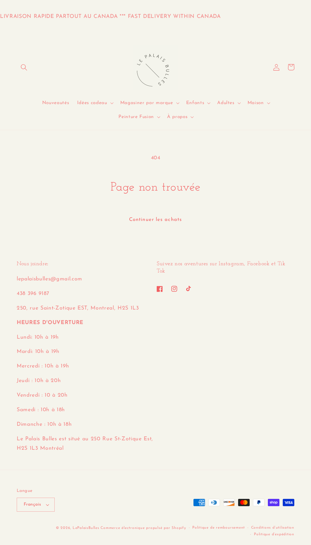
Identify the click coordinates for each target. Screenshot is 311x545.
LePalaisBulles (86, 528)
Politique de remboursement (218, 528)
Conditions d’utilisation (272, 528)
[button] (24, 67)
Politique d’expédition (274, 534)
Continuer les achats (155, 219)
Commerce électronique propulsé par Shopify (143, 528)
